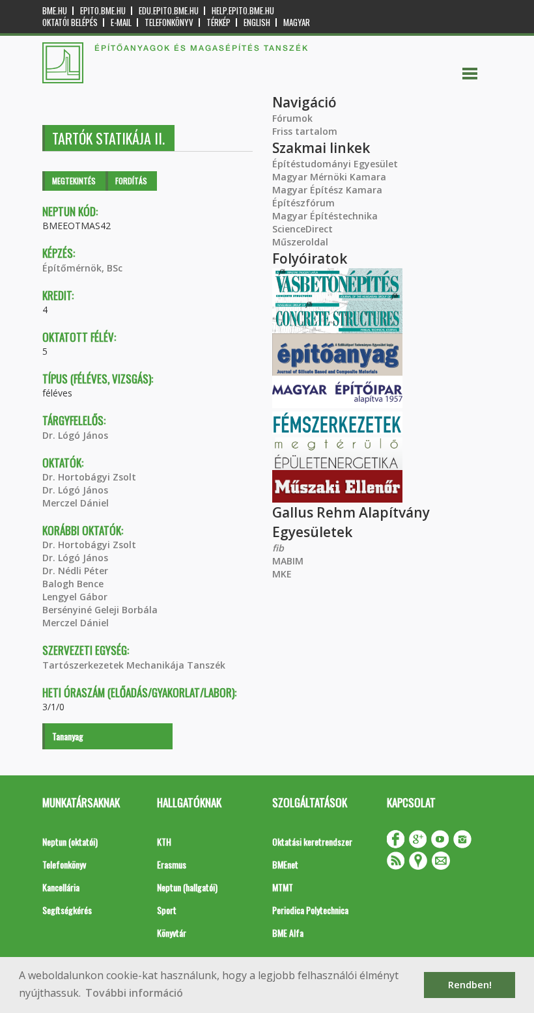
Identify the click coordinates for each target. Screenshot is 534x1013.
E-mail (121, 22)
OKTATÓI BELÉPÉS (70, 22)
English (257, 22)
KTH (164, 841)
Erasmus (171, 864)
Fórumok (292, 118)
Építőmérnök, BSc (82, 268)
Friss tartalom (304, 131)
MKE (282, 574)
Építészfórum (303, 203)
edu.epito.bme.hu (169, 11)
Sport (166, 910)
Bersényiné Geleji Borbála (100, 610)
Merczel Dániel (75, 503)
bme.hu (54, 11)
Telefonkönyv (169, 22)
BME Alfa (287, 932)
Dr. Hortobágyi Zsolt (89, 477)
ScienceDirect (302, 229)
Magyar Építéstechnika (325, 216)
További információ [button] (134, 993)
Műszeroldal (300, 242)
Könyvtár (171, 932)
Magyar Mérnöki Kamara (329, 177)
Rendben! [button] (470, 984)
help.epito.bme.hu (243, 11)
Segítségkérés (67, 910)
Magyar (296, 22)
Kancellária (60, 887)
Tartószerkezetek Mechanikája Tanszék (133, 665)
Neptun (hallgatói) (187, 887)
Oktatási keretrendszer (312, 841)
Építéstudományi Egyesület (335, 164)
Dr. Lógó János (75, 435)
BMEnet (285, 864)
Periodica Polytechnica (310, 910)
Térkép (218, 22)
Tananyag (67, 736)
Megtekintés (74, 180)
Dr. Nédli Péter (75, 570)
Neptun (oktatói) (70, 841)
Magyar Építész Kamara (327, 190)
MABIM (287, 561)
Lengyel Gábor (74, 596)
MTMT (282, 887)
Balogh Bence (73, 583)
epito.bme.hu (103, 11)
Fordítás (131, 180)
